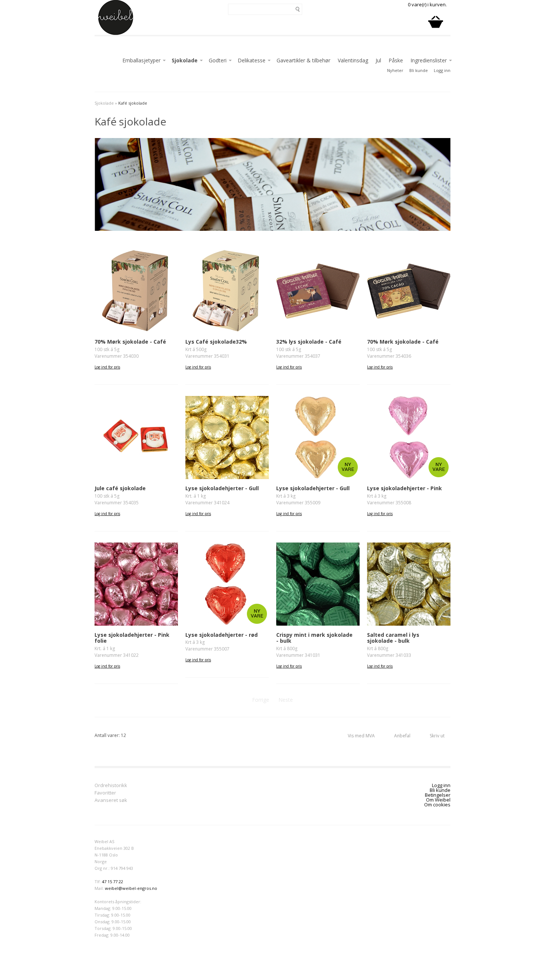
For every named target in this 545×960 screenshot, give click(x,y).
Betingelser (437, 795)
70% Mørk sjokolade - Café (130, 341)
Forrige (260, 699)
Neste (285, 699)
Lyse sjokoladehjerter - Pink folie (132, 638)
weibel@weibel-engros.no (131, 888)
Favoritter (105, 793)
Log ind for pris (107, 367)
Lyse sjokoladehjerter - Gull (222, 488)
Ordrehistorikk (111, 786)
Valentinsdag (353, 60)
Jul (378, 60)
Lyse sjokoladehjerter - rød (221, 634)
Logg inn (442, 70)
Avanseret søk (111, 800)
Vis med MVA (361, 736)
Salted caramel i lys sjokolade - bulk (393, 638)
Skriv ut (437, 736)
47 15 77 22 (112, 881)
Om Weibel (438, 799)
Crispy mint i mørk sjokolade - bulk (314, 638)
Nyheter (395, 70)
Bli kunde (418, 70)
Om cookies (437, 804)
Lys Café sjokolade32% (216, 341)
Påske (396, 60)
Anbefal (402, 736)
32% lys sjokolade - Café (308, 341)
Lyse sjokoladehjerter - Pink (404, 488)
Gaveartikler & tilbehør (303, 60)
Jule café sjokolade (120, 488)
